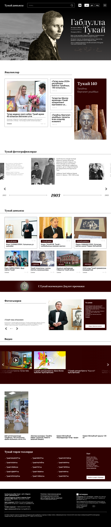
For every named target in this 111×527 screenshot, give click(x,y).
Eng (97, 5)
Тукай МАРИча (64, 463)
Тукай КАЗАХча (11, 463)
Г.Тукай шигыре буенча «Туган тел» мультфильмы (14, 371)
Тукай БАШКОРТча (13, 458)
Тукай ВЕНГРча (38, 458)
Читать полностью (91, 468)
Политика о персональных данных (51, 494)
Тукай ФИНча (63, 472)
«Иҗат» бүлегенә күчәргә (95, 326)
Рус (92, 5)
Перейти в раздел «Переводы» (96, 477)
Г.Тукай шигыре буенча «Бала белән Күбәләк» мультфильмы (49, 371)
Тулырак (87, 316)
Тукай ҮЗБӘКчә (38, 472)
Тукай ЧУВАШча (38, 476)
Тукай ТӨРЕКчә (64, 467)
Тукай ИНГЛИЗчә (65, 458)
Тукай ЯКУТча (63, 476)
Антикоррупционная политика (50, 496)
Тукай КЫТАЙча (38, 463)
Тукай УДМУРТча (12, 472)
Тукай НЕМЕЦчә (12, 467)
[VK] (79, 5)
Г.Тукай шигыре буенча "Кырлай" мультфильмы (81, 371)
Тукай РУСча (37, 467)
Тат (87, 5)
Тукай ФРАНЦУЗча (13, 476)
